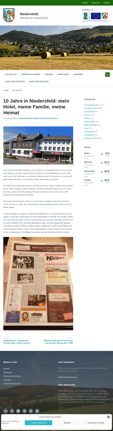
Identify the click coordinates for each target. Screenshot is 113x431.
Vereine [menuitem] (49, 74)
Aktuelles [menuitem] (11, 74)
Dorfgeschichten (49, 118)
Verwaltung (88, 135)
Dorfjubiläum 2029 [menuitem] (38, 82)
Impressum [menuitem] (95, 3)
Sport (86, 128)
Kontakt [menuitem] (85, 3)
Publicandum (89, 122)
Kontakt (6, 369)
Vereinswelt (89, 132)
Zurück (6, 338)
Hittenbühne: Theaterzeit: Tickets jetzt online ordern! (16, 341)
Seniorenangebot (91, 125)
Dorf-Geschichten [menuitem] (15, 82)
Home (5, 90)
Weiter (70, 338)
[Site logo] (8, 21)
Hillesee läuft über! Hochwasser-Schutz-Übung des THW (58, 341)
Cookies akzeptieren (38, 423)
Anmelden (7, 380)
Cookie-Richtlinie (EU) (12, 384)
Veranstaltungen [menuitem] (30, 74)
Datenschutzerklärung (12, 376)
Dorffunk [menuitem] (107, 3)
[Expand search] (107, 74)
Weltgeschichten (91, 138)
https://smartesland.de (67, 377)
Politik (86, 118)
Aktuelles (17, 90)
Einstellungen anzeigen (96, 423)
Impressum (7, 372)
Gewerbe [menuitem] (78, 74)
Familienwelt (89, 112)
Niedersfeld (29, 14)
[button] (108, 417)
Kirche (86, 115)
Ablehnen (67, 423)
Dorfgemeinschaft (91, 105)
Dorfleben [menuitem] (63, 74)
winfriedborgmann (29, 118)
